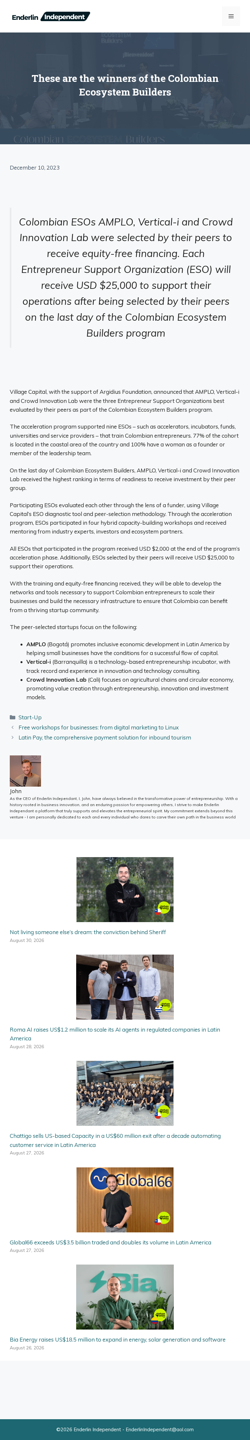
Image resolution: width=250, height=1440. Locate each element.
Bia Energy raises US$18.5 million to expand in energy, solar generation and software (118, 1339)
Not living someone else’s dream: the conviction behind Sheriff (88, 932)
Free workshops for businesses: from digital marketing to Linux (99, 727)
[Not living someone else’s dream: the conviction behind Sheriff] (125, 917)
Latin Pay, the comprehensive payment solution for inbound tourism (105, 737)
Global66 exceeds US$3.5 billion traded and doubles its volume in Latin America (110, 1242)
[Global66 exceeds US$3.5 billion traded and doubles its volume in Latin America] (125, 1227)
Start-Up (30, 717)
